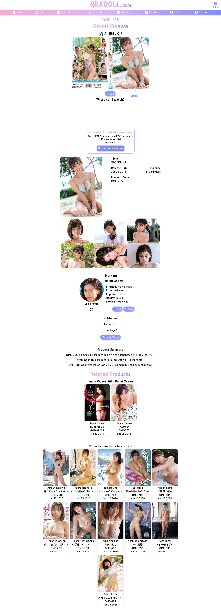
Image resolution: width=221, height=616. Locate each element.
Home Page (109, 330)
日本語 (215, 6)
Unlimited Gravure (110, 148)
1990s (129, 309)
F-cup (117, 309)
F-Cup (110, 93)
